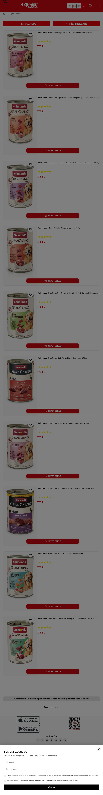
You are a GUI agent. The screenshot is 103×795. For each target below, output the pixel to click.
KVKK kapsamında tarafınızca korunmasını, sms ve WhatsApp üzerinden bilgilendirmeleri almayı (44, 780)
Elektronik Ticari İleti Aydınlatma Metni (78, 775)
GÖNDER (51, 787)
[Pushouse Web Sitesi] (99, 793)
